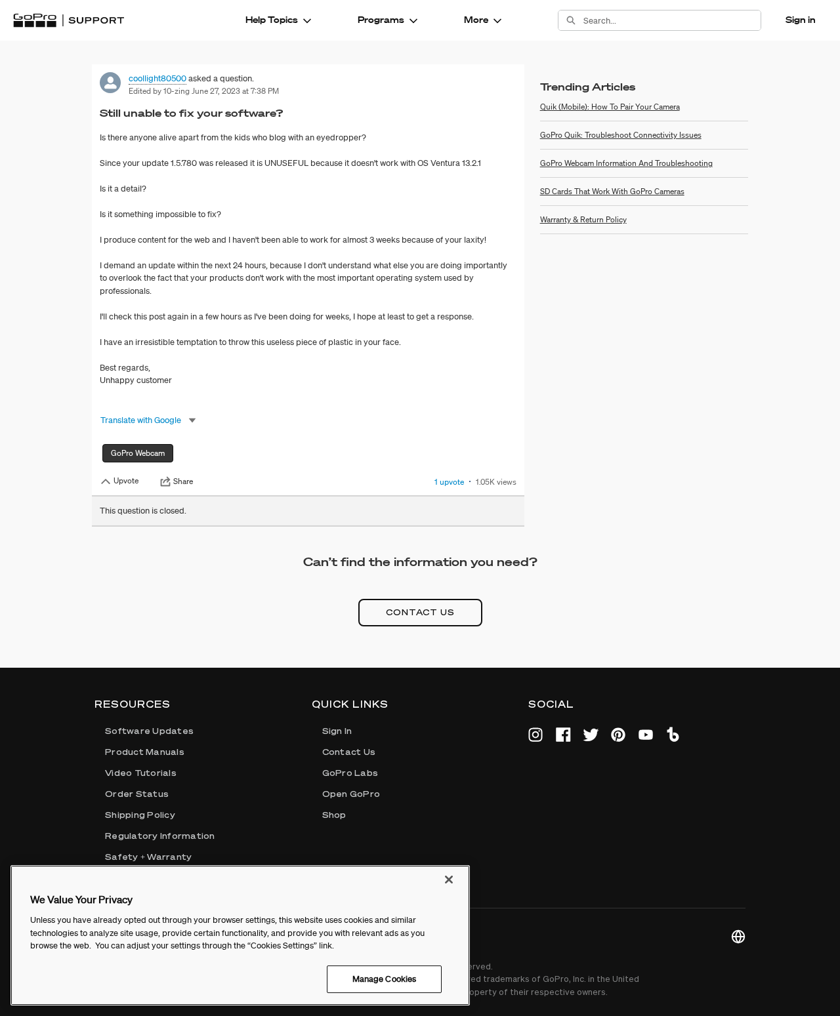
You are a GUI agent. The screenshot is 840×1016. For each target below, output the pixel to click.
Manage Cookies (384, 978)
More (476, 20)
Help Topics (271, 20)
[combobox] (672, 20)
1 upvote (449, 482)
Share (183, 481)
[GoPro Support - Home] (68, 20)
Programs (381, 20)
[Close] (448, 879)
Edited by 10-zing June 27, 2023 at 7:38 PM (204, 90)
